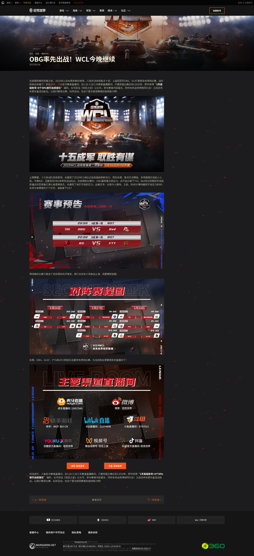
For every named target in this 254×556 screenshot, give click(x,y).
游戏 (61, 10)
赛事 (102, 10)
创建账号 (249, 3)
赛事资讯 (45, 53)
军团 (88, 10)
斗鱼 (60, 84)
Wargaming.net (81, 541)
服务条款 (93, 532)
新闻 (37, 53)
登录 (240, 3)
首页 (31, 53)
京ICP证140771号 (70, 546)
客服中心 (34, 532)
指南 (75, 10)
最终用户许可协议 (55, 532)
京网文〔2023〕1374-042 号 (109, 546)
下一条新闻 (153, 499)
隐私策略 (76, 532)
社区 (123, 10)
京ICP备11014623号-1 (87, 546)
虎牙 (53, 84)
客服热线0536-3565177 (141, 548)
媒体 (110, 10)
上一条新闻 (40, 499)
